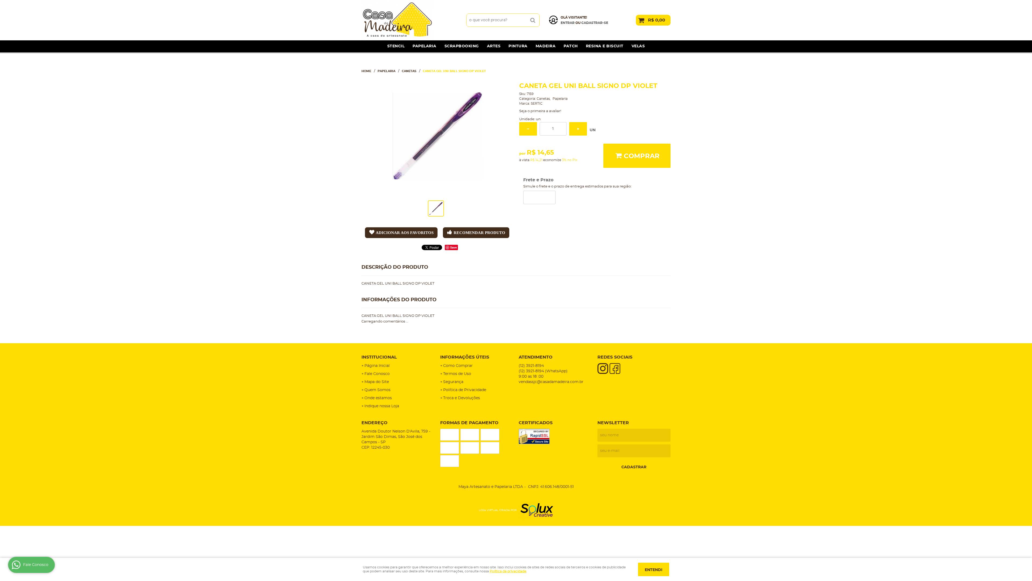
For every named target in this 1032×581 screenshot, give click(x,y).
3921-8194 (531, 366)
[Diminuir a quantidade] (528, 129)
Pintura (518, 46)
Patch (571, 46)
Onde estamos (378, 398)
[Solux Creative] (535, 510)
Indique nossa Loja (381, 406)
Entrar (568, 22)
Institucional (379, 357)
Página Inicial (377, 366)
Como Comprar (458, 366)
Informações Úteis (464, 357)
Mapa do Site (376, 382)
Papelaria (424, 46)
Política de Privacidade (464, 390)
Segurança (453, 382)
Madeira (546, 46)
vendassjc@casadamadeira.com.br (551, 382)
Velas (638, 46)
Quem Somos (377, 390)
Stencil (396, 46)
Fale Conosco (377, 374)
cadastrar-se (594, 22)
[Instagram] (602, 368)
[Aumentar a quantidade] (578, 129)
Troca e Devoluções (461, 398)
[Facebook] (615, 368)
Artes (494, 46)
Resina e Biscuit (605, 46)
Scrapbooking (462, 46)
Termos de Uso (457, 374)
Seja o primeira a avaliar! (540, 111)
